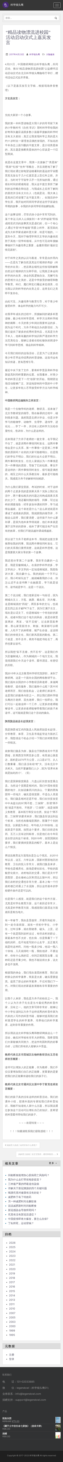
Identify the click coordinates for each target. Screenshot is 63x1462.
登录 (11, 1359)
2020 (12, 1269)
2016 (12, 1286)
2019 (12, 1273)
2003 (12, 1321)
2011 (12, 1304)
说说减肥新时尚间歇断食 (22, 1205)
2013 (12, 1299)
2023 (12, 1255)
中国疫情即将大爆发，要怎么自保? (28, 1218)
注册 (11, 1354)
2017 (12, 1282)
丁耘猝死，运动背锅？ (21, 1223)
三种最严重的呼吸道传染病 (23, 1183)
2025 (12, 1247)
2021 (12, 1264)
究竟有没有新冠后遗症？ (22, 1214)
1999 (12, 1330)
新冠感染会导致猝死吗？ (22, 1210)
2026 (12, 1242)
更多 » (53, 1163)
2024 (12, 1251)
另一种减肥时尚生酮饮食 (22, 1201)
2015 (12, 1291)
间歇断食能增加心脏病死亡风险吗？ (28, 1175)
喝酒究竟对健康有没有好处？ (25, 1192)
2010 (12, 1308)
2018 (12, 1277)
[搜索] (56, 18)
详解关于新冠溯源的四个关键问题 (27, 1188)
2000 (12, 1326)
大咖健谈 (50, 54)
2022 (12, 1260)
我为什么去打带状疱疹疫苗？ (25, 1179)
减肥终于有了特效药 (19, 1197)
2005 (12, 1317)
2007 (12, 1313)
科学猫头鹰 (34, 54)
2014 (12, 1295)
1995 (12, 1335)
